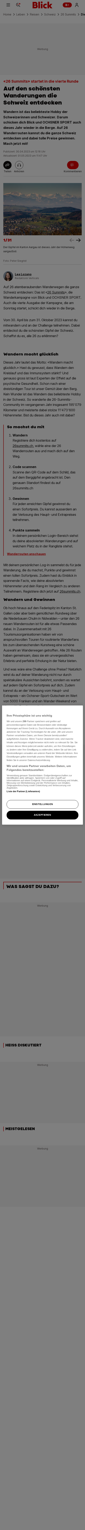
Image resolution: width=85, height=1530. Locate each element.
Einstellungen (42, 804)
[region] (42, 765)
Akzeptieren (42, 815)
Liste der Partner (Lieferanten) (23, 791)
